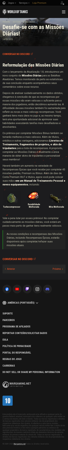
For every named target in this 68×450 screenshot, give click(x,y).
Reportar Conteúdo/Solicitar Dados (25, 333)
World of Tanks (15, 12)
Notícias (16, 22)
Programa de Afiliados (16, 326)
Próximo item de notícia (58, 269)
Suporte (8, 313)
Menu (63, 12)
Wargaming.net (19, 444)
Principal (6, 22)
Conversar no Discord (16, 54)
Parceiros (9, 320)
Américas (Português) (21, 302)
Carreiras (9, 365)
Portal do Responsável (17, 352)
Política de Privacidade (17, 346)
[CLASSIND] (8, 401)
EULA (5, 339)
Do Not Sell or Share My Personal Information (31, 372)
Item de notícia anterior (10, 269)
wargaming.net (17, 384)
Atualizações (29, 22)
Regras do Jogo (12, 359)
